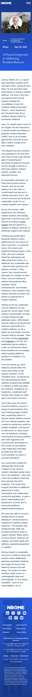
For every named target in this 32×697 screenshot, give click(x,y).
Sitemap (6, 655)
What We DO (21, 628)
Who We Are (7, 628)
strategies (9, 341)
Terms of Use (14, 655)
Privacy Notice (24, 655)
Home (5, 40)
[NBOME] (6, 3)
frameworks (23, 338)
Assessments (7, 625)
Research (6, 632)
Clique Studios (18, 661)
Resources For (22, 625)
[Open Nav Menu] (28, 3)
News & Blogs (21, 632)
